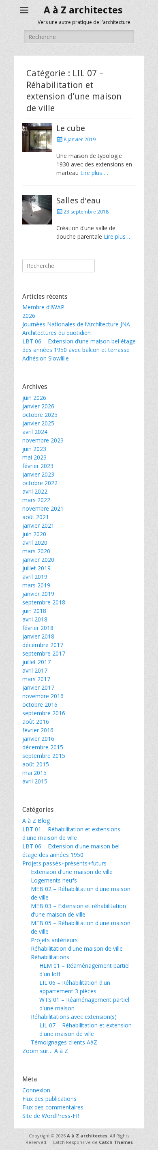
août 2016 (35, 721)
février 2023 (37, 466)
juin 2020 (34, 534)
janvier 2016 (38, 738)
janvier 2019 (38, 594)
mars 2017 (36, 679)
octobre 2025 (40, 415)
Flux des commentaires (52, 1107)
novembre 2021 (43, 508)
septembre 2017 (43, 653)
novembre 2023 (43, 440)
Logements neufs (54, 880)
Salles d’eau (78, 200)
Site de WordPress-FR (50, 1116)
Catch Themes (116, 1142)
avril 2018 (34, 619)
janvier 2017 (38, 687)
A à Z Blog (36, 820)
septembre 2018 (43, 602)
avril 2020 (34, 542)
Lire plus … (94, 173)
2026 (28, 315)
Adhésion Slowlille (45, 358)
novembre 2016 (43, 696)
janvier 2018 (38, 636)
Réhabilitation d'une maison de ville (77, 948)
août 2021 (35, 517)
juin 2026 (34, 397)
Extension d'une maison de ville (72, 872)
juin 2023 (34, 449)
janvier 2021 (38, 525)
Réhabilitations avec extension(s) (74, 1017)
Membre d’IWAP (43, 307)
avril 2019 (34, 576)
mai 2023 (34, 457)
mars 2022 (36, 500)
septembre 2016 (43, 713)
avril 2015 (34, 781)
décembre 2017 (42, 645)
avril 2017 (34, 670)
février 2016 (37, 730)
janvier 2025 (38, 423)
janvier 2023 (38, 474)
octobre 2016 (40, 704)
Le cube (70, 128)
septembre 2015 (43, 755)
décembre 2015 (42, 747)
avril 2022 (34, 491)
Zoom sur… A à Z (45, 1051)
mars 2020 (36, 551)
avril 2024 (34, 432)
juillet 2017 (36, 662)
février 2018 (37, 628)
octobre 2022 (40, 483)
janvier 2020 (38, 559)
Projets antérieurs (54, 940)
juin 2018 (34, 611)
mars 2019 (36, 585)
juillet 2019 (36, 568)
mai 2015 (34, 773)
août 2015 (35, 764)
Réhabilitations (50, 957)
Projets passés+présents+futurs (64, 863)
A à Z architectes (83, 10)
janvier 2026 (38, 406)
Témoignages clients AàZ (64, 1042)
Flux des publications (49, 1099)
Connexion (36, 1090)
